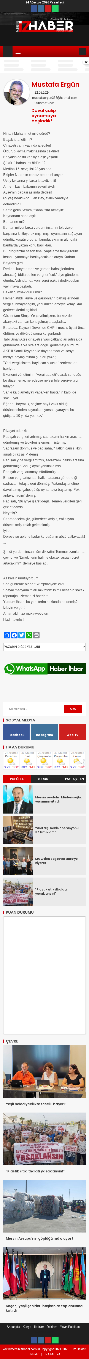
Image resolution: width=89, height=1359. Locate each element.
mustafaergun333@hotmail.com (54, 97)
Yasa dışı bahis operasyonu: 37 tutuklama (57, 830)
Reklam (52, 1327)
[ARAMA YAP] (75, 52)
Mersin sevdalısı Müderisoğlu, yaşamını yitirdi (58, 799)
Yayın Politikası (70, 1327)
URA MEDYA (52, 1354)
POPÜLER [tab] (17, 779)
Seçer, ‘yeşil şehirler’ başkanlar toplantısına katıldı (44, 1308)
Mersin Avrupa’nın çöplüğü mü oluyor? (39, 1238)
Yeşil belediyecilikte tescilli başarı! (36, 1104)
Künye (27, 1327)
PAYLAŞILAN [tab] (74, 779)
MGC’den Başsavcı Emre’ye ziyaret (56, 861)
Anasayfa (13, 1327)
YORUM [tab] (43, 779)
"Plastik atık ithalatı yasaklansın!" (51, 891)
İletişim (39, 1327)
